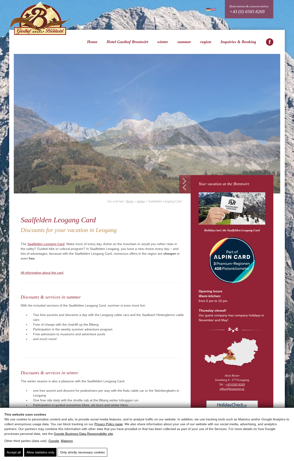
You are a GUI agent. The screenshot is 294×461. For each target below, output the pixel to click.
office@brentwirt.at (232, 389)
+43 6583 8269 (235, 384)
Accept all (14, 452)
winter (162, 41)
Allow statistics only (40, 452)
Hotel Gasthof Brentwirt (127, 41)
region (205, 41)
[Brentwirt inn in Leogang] (269, 42)
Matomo (67, 441)
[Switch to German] (207, 9)
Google (53, 441)
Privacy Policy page (108, 424)
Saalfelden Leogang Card (46, 244)
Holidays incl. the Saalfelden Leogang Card (232, 230)
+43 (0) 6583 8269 (247, 11)
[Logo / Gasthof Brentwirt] (40, 18)
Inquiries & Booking (238, 41)
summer (184, 41)
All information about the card (42, 272)
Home (92, 41)
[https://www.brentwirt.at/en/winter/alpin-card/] (232, 261)
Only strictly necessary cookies (82, 452)
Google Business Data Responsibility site (83, 434)
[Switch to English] (213, 9)
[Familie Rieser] (232, 352)
